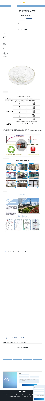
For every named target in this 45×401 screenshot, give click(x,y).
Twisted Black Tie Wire (24, 394)
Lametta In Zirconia (18, 341)
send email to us (29, 18)
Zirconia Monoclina (11, 342)
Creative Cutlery (9, 394)
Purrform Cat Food (26, 396)
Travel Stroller (31, 394)
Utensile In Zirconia (16, 342)
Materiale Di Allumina (27, 341)
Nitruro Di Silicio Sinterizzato (6, 342)
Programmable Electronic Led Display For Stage (15, 396)
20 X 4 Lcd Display (33, 396)
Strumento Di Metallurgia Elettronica (11, 341)
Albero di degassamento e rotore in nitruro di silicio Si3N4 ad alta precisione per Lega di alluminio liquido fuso (16, 337)
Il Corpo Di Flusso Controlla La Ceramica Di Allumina (36, 341)
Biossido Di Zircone (22, 341)
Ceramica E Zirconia (5, 341)
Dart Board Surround (16, 394)
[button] (18, 23)
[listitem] (22, 23)
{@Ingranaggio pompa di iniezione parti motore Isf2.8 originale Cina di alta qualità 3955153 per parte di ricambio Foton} (16, 338)
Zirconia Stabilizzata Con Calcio (22, 342)
